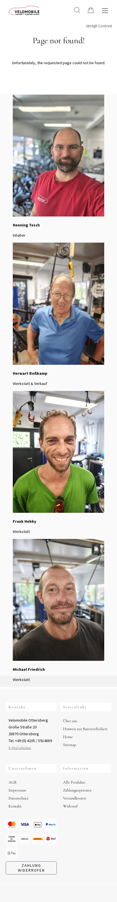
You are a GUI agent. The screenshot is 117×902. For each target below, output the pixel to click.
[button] (77, 10)
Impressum (17, 790)
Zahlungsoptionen (77, 790)
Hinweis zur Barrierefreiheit (85, 728)
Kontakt (15, 806)
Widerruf (70, 806)
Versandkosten (74, 798)
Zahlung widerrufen (31, 868)
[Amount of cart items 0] (90, 10)
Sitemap (69, 744)
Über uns (70, 720)
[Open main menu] (104, 10)
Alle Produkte (74, 782)
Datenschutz (18, 798)
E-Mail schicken (20, 747)
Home (68, 736)
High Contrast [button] (101, 25)
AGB (12, 782)
